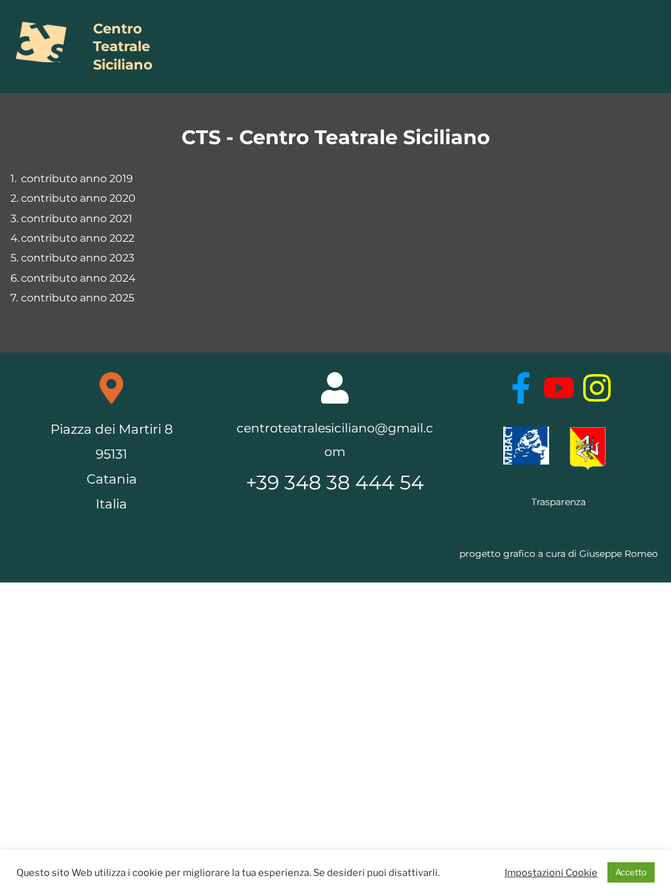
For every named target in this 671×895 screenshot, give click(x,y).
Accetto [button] (631, 872)
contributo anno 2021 (76, 218)
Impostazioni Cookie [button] (551, 873)
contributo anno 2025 (77, 298)
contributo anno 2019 (77, 178)
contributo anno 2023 (77, 258)
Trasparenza (558, 502)
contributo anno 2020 (78, 198)
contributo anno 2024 (78, 278)
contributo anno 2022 (77, 238)
